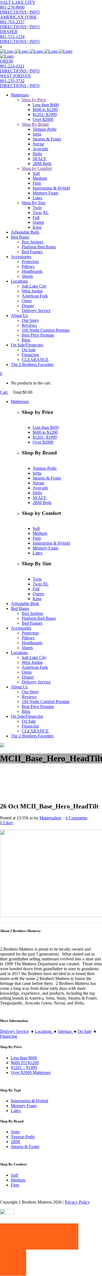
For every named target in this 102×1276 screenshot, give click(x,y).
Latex (16, 1110)
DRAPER (9, 31)
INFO (34, 12)
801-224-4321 (12, 66)
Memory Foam (23, 1105)
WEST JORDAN (15, 76)
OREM (6, 61)
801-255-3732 (12, 80)
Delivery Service (14, 1031)
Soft (14, 1175)
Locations (44, 1031)
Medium (18, 1180)
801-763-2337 (12, 22)
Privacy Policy (77, 1202)
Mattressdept (50, 818)
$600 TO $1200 (25, 1062)
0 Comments (76, 818)
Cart (4, 392)
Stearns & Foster (25, 1146)
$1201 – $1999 (24, 1067)
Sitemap (66, 1031)
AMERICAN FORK (18, 17)
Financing (8, 1036)
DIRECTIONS (13, 12)
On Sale (84, 1031)
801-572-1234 (12, 36)
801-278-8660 (12, 7)
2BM (15, 1141)
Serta (15, 1132)
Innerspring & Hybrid (29, 1100)
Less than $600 (24, 1057)
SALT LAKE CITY (17, 2)
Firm (15, 1185)
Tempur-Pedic (23, 1136)
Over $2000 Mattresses (31, 1072)
